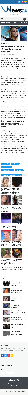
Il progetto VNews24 (8, 383)
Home (2, 267)
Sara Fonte (8, 54)
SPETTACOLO (4, 44)
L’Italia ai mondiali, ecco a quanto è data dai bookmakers (17, 305)
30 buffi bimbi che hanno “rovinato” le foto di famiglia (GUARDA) (18, 299)
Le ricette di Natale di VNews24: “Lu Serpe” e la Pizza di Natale (17, 319)
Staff (15, 383)
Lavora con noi (20, 383)
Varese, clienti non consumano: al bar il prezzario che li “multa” (16, 333)
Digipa (23, 391)
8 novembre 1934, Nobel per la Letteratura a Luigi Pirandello (18, 283)
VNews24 (14, 380)
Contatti (17, 385)
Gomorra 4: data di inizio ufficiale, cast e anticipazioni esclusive (18, 326)
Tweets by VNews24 (6, 365)
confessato (6, 80)
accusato (3, 108)
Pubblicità (11, 385)
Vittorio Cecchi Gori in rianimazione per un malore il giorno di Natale (18, 312)
